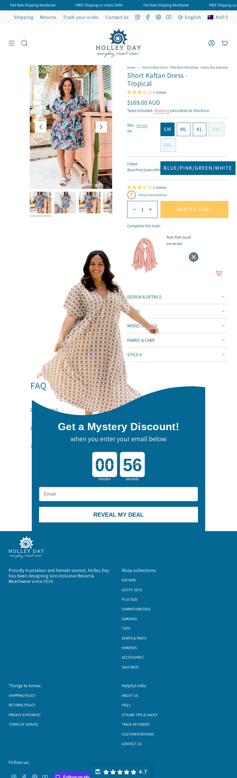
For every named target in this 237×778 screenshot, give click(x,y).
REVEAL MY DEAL (118, 514)
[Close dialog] (193, 257)
